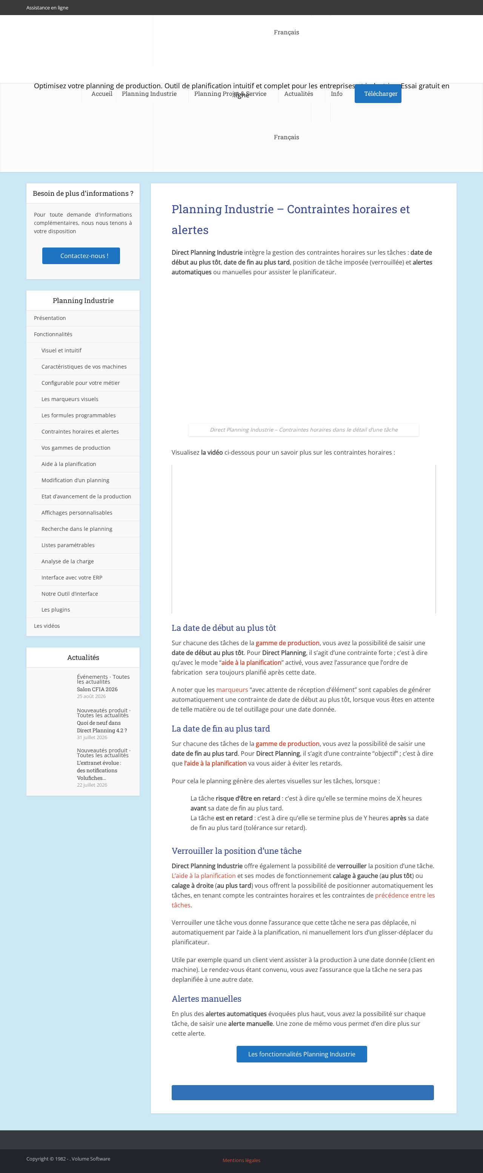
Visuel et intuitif (62, 350)
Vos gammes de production (76, 447)
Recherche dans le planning (77, 528)
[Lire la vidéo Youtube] (304, 539)
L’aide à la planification (204, 876)
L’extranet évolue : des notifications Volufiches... (99, 770)
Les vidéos (47, 625)
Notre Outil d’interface (70, 593)
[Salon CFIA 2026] (55, 688)
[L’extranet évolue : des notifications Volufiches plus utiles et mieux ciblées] (55, 761)
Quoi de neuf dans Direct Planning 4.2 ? (102, 726)
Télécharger (381, 93)
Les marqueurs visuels (70, 399)
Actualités (298, 93)
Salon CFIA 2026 (97, 689)
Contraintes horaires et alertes (80, 431)
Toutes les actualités (103, 679)
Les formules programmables (79, 415)
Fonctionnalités (53, 334)
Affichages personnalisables (77, 512)
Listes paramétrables (68, 545)
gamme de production (288, 643)
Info (337, 93)
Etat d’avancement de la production (86, 496)
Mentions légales (241, 1160)
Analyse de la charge (68, 561)
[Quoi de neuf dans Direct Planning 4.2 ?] (55, 721)
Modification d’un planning (75, 480)
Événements (92, 676)
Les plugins (56, 609)
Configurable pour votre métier (81, 382)
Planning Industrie (149, 93)
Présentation (50, 317)
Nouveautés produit (102, 710)
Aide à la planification (69, 463)
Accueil (101, 93)
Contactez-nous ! (84, 256)
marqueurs (233, 690)
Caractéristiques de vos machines (84, 366)
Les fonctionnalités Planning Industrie (301, 1054)
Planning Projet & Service (230, 93)
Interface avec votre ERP (72, 577)
